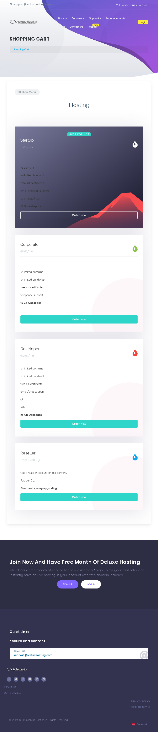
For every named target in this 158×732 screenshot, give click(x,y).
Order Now (79, 215)
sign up (68, 584)
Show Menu (28, 92)
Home (49, 18)
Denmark (141, 724)
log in (91, 584)
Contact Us (76, 26)
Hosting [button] (92, 26)
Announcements (115, 18)
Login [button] (143, 22)
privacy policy (140, 701)
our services (12, 692)
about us (10, 687)
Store (61, 18)
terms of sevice (139, 706)
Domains (77, 18)
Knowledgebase (55, 26)
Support (94, 18)
